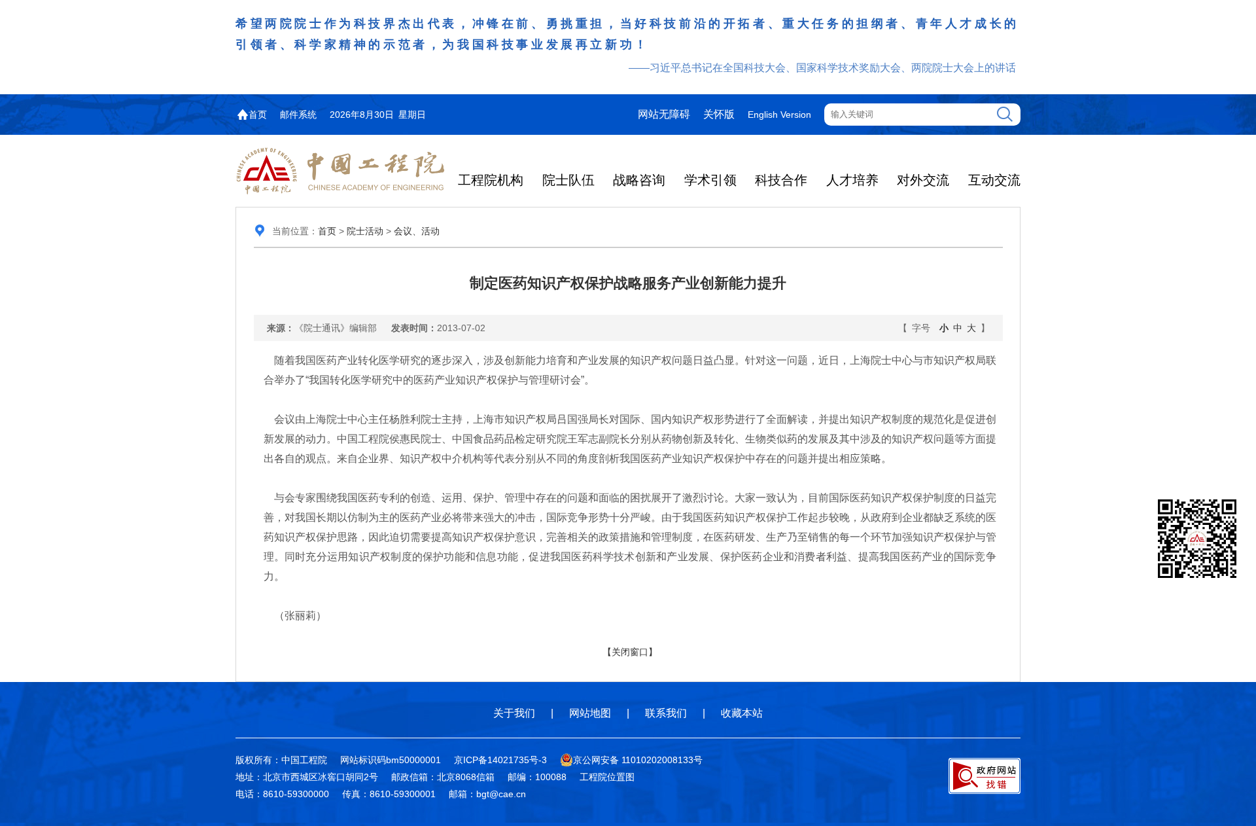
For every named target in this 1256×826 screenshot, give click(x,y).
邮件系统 (298, 114)
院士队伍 (568, 180)
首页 (258, 114)
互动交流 (994, 180)
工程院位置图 (607, 777)
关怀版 (719, 114)
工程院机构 (490, 180)
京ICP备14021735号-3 (500, 760)
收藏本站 (742, 713)
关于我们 (514, 713)
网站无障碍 (664, 114)
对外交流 (923, 180)
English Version (779, 114)
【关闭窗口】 (629, 652)
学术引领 (710, 180)
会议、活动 (417, 231)
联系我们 (666, 713)
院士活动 (365, 231)
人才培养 (852, 180)
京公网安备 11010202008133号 (638, 760)
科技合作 (781, 180)
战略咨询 (639, 180)
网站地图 (590, 713)
